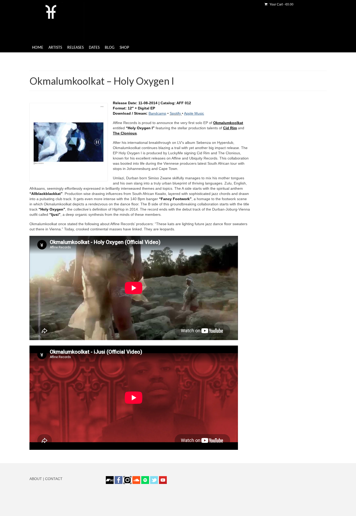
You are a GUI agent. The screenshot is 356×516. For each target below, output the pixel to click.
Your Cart (281, 4)
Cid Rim (230, 128)
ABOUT (35, 479)
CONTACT (54, 479)
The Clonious (125, 133)
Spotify (176, 113)
